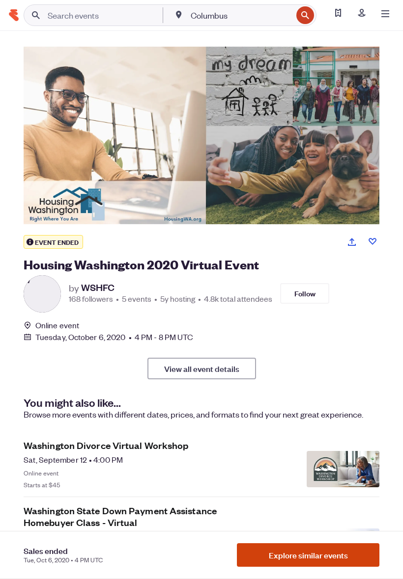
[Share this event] (352, 242)
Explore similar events (308, 555)
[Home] (14, 15)
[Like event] (372, 241)
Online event (57, 325)
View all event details (201, 368)
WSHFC (98, 287)
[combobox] (240, 15)
